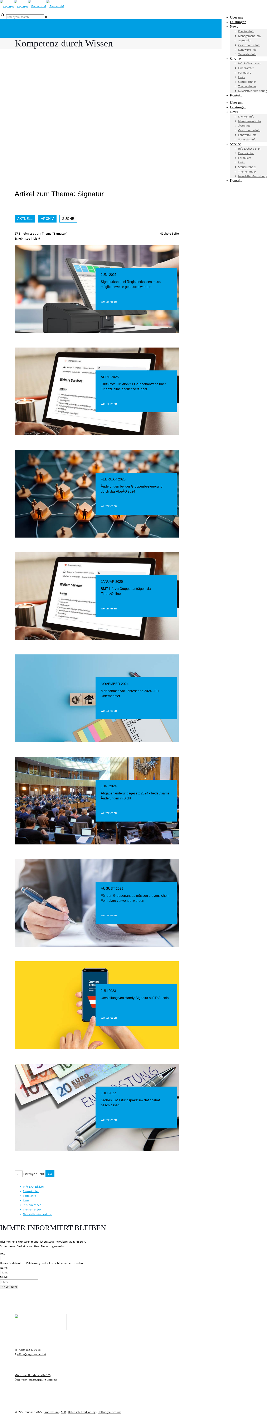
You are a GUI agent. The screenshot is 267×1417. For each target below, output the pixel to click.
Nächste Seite (169, 233)
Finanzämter (31, 1191)
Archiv (47, 218)
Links (26, 1200)
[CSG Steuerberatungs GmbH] (32, 6)
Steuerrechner (32, 1205)
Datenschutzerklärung (82, 1412)
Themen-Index (32, 1209)
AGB (63, 1412)
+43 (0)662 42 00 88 (28, 1350)
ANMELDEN (9, 1286)
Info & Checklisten (34, 1186)
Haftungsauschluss (109, 1412)
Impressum (51, 1412)
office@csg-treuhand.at (31, 1354)
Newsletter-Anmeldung (37, 1214)
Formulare (29, 1196)
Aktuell (25, 218)
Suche (68, 218)
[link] (46, 17)
